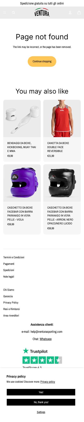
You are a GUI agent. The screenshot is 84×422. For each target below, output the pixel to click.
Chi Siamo (8, 290)
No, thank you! (41, 402)
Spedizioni (8, 270)
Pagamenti (8, 264)
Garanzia (8, 296)
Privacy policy (47, 381)
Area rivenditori (11, 315)
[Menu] (4, 12)
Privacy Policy (10, 302)
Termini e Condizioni (13, 257)
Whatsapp (46, 339)
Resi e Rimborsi (11, 309)
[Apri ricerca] (13, 12)
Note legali (8, 276)
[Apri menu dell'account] (70, 12)
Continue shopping (42, 61)
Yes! (41, 392)
